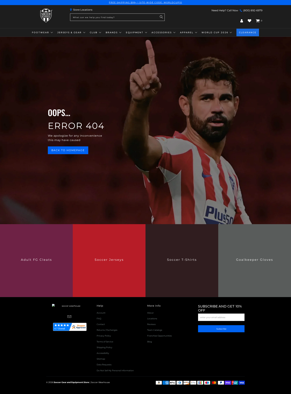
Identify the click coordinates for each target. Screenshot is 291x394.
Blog (149, 341)
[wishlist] (249, 20)
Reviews (151, 324)
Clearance (247, 32)
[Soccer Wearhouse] (46, 15)
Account (101, 313)
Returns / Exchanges (107, 330)
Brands (112, 32)
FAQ (99, 318)
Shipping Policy (104, 347)
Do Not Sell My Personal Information (115, 370)
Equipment (134, 32)
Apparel (186, 32)
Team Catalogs (154, 330)
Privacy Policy (104, 335)
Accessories (162, 32)
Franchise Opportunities (159, 335)
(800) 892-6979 (252, 10)
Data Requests (104, 364)
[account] (241, 20)
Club (94, 32)
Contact (101, 324)
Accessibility (103, 353)
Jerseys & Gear (69, 32)
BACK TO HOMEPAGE (68, 150)
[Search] (161, 17)
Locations (152, 318)
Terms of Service (105, 341)
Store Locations (82, 9)
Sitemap (101, 359)
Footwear (40, 32)
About (150, 313)
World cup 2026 (215, 32)
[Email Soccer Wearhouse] (69, 317)
